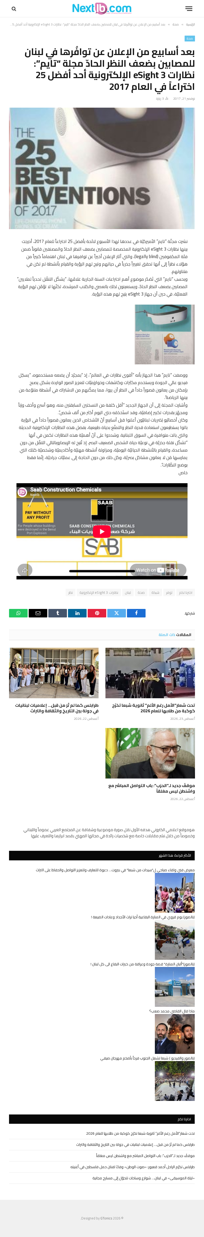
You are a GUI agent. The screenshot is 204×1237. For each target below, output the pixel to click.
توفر (169, 592)
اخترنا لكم (185, 592)
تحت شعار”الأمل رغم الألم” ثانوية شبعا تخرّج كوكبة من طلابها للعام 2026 (153, 708)
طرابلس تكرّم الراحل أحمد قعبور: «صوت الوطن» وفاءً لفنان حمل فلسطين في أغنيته (132, 1166)
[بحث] (14, 9)
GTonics (106, 1218)
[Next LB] (102, 8)
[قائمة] (188, 9)
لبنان (128, 592)
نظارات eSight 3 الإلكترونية (98, 592)
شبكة (155, 592)
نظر (70, 592)
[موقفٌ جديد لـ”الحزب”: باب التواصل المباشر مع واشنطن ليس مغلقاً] (150, 753)
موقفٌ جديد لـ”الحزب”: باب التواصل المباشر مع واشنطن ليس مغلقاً (151, 788)
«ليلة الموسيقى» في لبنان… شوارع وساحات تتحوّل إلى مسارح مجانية (143, 1178)
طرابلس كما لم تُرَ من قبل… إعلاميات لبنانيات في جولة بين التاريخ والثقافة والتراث (57, 708)
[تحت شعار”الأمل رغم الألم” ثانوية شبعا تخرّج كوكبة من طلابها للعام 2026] (150, 673)
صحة (190, 38)
